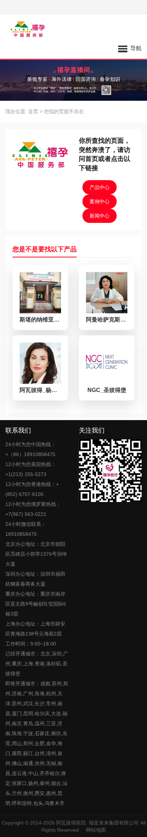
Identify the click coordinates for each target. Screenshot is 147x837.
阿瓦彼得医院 (71, 823)
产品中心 (100, 187)
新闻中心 (100, 216)
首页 (33, 111)
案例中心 (100, 201)
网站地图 (96, 830)
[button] (130, 48)
